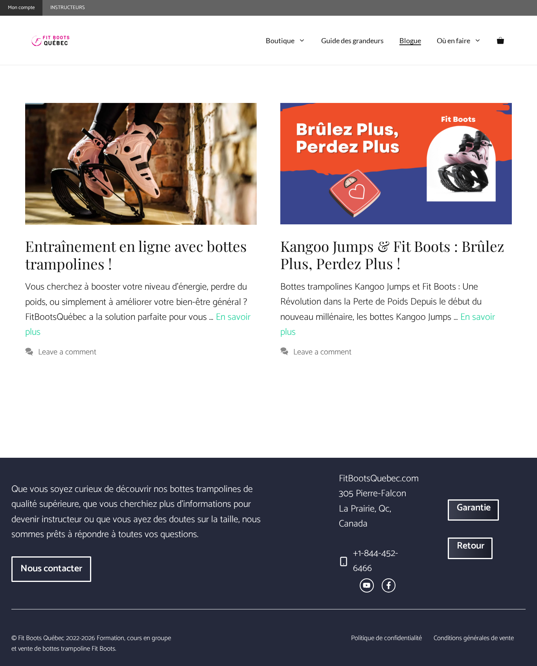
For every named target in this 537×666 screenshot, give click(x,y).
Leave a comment (67, 352)
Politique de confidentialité (386, 638)
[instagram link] (366, 585)
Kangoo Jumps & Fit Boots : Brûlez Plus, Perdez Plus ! (392, 254)
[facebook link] (388, 585)
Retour (470, 546)
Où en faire (453, 40)
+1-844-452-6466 (375, 561)
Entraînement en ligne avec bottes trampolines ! (136, 254)
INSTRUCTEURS (67, 8)
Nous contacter (51, 568)
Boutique (280, 40)
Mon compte (21, 8)
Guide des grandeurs (352, 40)
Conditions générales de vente (474, 638)
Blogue (410, 40)
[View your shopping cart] (500, 40)
